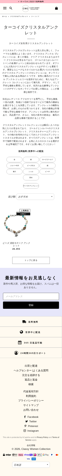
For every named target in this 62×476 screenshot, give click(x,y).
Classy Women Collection (35, 449)
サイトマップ (31, 405)
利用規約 (31, 396)
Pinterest (32, 426)
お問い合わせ (31, 409)
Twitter (32, 421)
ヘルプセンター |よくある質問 (31, 370)
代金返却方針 (31, 391)
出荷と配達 (31, 365)
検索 (31, 384)
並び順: (12, 196)
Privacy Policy (42, 437)
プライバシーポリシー (31, 400)
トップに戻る (31, 260)
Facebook (33, 417)
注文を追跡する (31, 375)
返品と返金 (31, 379)
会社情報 (31, 445)
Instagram (33, 430)
